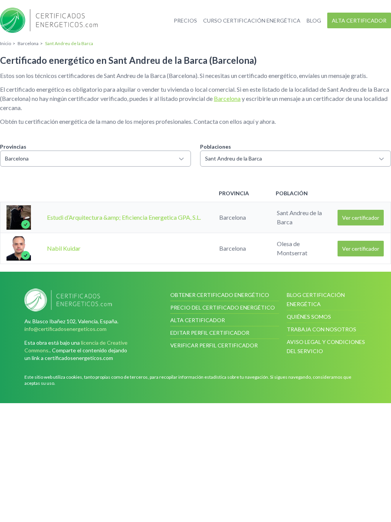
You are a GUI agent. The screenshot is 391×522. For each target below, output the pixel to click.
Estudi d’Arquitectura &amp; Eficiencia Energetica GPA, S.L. (124, 217)
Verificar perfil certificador (214, 345)
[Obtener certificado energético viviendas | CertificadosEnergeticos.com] (78, 300)
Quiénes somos (309, 316)
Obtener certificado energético (219, 295)
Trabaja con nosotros (321, 329)
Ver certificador (360, 217)
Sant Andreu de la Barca (233, 158)
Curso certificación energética (252, 20)
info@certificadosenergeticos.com (65, 329)
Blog (314, 20)
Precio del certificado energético (222, 307)
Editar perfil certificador (209, 332)
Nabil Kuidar (64, 248)
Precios (185, 20)
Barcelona (227, 98)
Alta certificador (359, 20)
